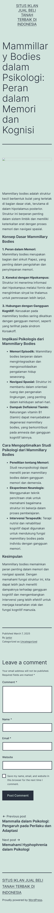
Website (7, 757)
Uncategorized (28, 641)
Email (6, 738)
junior (9, 637)
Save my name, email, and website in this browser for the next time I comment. (28, 780)
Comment (9, 682)
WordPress (35, 900)
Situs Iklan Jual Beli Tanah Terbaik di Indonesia (27, 15)
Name (7, 719)
